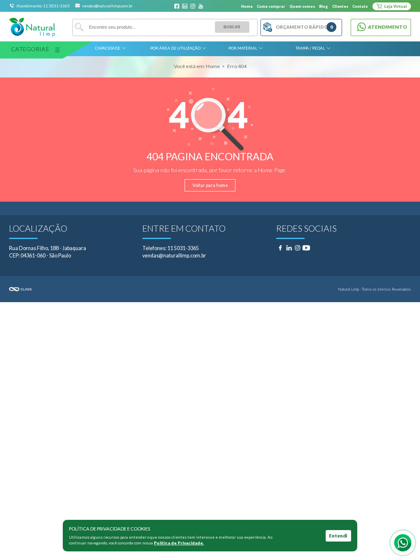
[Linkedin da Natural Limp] (184, 6)
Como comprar (271, 6)
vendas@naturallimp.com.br (107, 5)
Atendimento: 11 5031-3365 (43, 5)
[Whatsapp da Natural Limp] (402, 542)
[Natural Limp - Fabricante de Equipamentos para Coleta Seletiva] (32, 27)
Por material (242, 48)
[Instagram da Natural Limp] (193, 6)
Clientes (340, 6)
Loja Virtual (395, 6)
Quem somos (302, 6)
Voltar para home (210, 185)
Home (247, 6)
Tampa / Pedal (310, 48)
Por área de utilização (175, 48)
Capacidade (107, 48)
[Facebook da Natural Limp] (177, 6)
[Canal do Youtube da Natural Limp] (200, 6)
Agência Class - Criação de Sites (109, 289)
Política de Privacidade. (179, 542)
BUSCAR (232, 27)
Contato (360, 6)
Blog (323, 6)
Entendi (338, 535)
